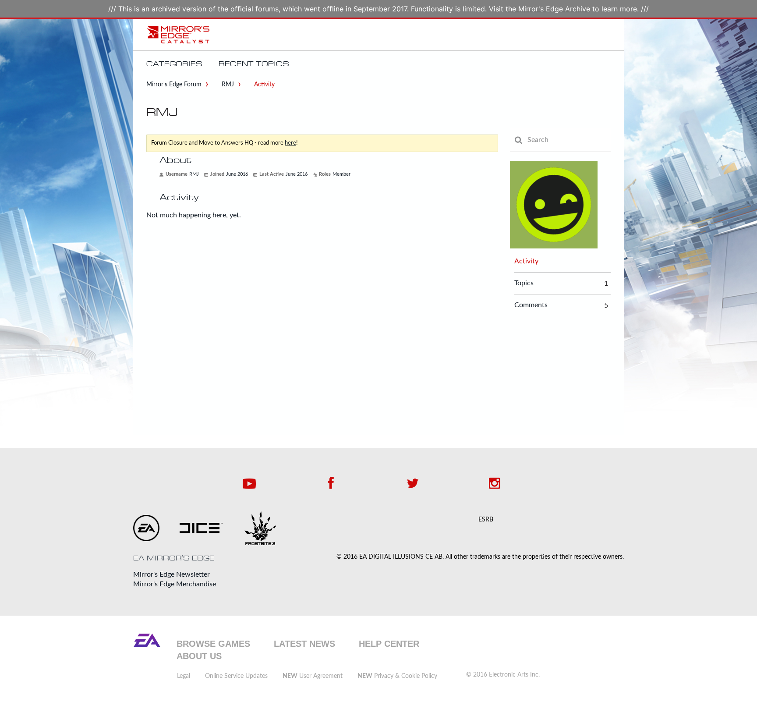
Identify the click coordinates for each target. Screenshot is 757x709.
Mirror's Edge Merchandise (174, 584)
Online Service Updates (236, 676)
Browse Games (213, 644)
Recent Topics (254, 64)
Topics (524, 283)
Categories (174, 64)
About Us (199, 656)
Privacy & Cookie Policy (397, 676)
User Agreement (313, 676)
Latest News (304, 644)
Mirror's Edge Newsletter (171, 574)
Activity (526, 261)
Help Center (389, 644)
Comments (531, 305)
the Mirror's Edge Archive (548, 8)
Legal (183, 676)
